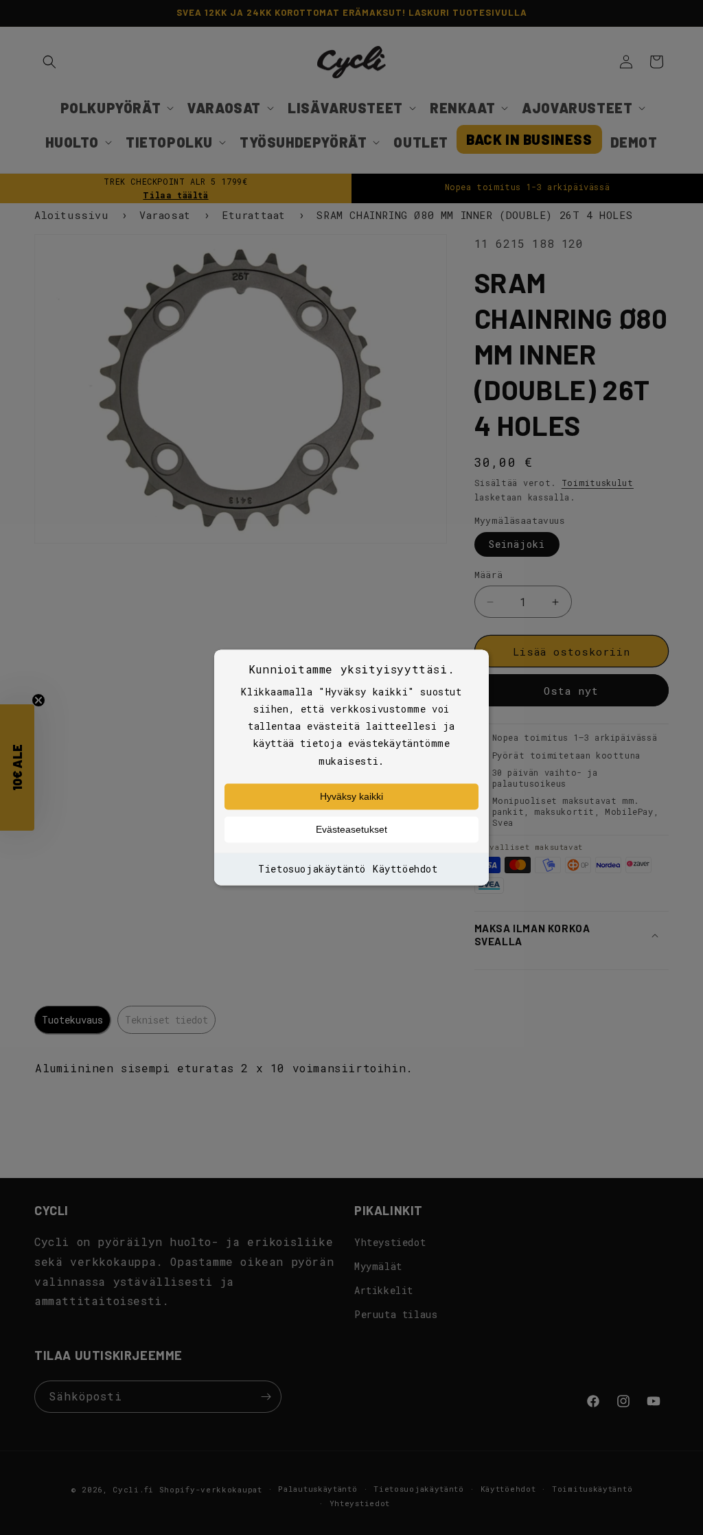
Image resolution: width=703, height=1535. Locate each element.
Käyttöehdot (405, 868)
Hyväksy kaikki (351, 796)
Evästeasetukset (351, 829)
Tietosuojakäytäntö (312, 868)
